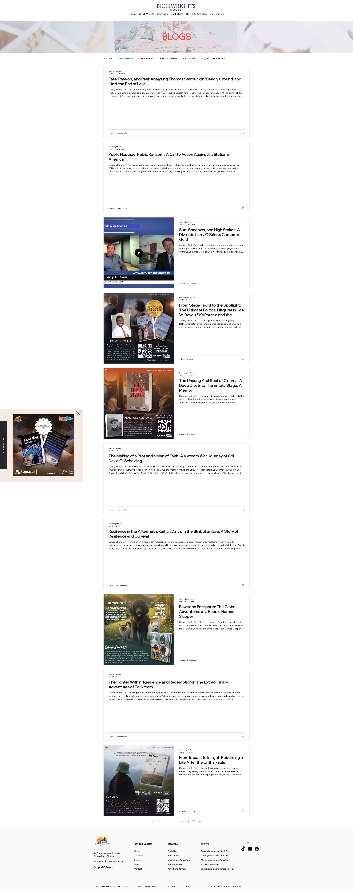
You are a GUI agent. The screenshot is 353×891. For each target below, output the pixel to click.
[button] (78, 413)
